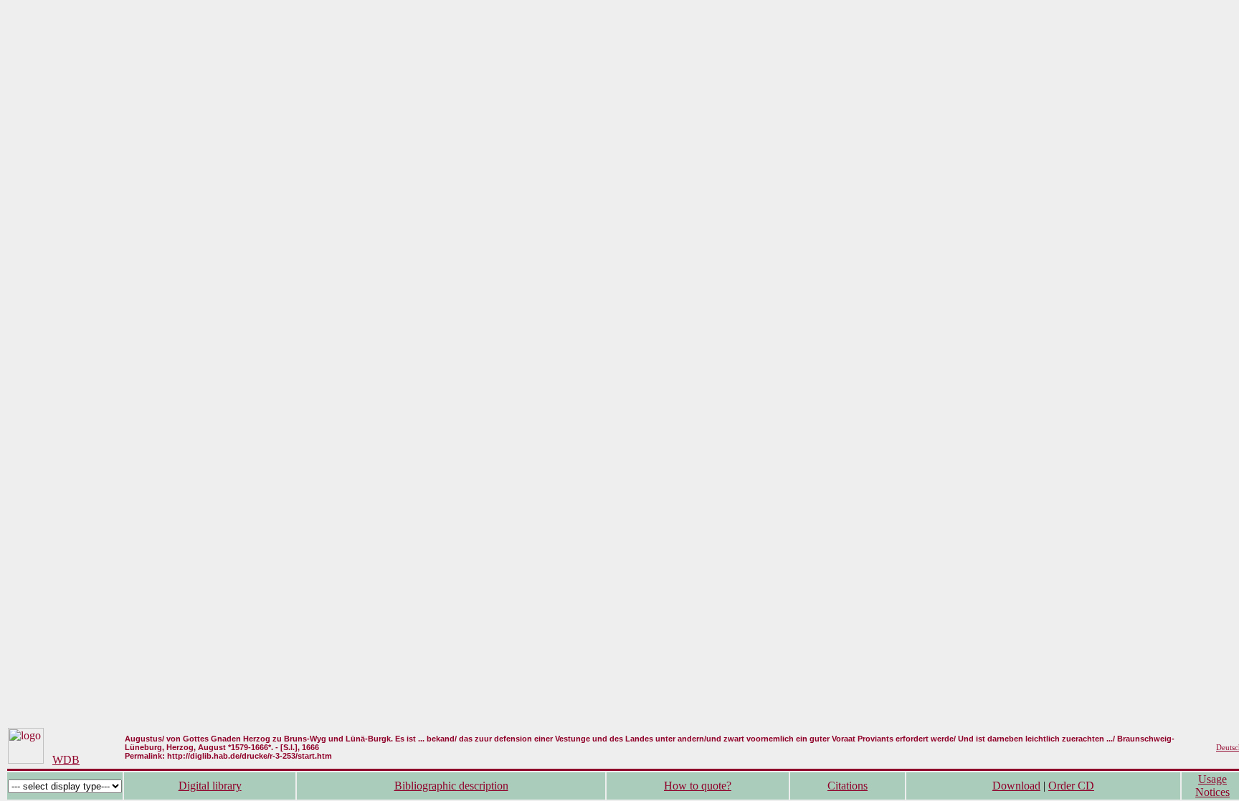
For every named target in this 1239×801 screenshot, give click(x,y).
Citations (847, 785)
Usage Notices (1212, 785)
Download (1016, 785)
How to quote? (697, 785)
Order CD (1071, 785)
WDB (66, 760)
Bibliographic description (451, 785)
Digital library (210, 785)
